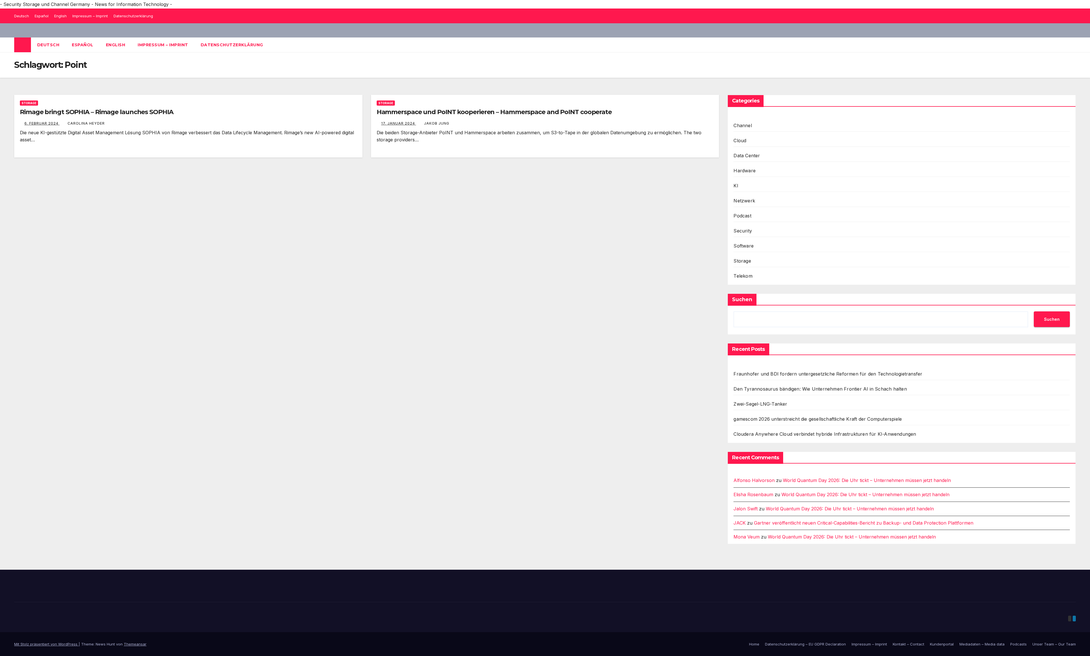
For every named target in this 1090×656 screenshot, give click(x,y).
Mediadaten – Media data (982, 644)
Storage (29, 103)
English (60, 16)
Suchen (742, 299)
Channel (742, 125)
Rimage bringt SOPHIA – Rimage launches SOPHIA (96, 112)
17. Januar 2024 (398, 123)
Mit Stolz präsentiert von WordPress (46, 644)
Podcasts (1018, 644)
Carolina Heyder (86, 123)
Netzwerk (744, 201)
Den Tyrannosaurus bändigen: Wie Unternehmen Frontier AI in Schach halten (820, 389)
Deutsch (21, 16)
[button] (1072, 45)
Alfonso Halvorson (754, 480)
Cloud (739, 140)
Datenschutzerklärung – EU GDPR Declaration (805, 644)
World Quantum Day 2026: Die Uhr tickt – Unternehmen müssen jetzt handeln (867, 480)
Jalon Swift (745, 509)
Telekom (742, 276)
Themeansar (135, 644)
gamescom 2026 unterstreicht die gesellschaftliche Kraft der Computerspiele (817, 419)
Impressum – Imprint (90, 16)
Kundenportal (942, 644)
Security (742, 231)
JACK (739, 523)
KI (735, 185)
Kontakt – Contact (908, 644)
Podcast (742, 216)
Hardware (744, 170)
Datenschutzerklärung (133, 16)
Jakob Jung (436, 123)
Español (42, 16)
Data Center (746, 155)
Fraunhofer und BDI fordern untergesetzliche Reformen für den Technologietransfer (827, 374)
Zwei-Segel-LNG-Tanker (760, 404)
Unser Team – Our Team (1054, 644)
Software (743, 246)
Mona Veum (746, 537)
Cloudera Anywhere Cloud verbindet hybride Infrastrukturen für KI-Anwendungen (824, 434)
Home (754, 644)
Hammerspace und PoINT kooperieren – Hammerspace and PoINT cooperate (494, 112)
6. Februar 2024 (42, 123)
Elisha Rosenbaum (753, 494)
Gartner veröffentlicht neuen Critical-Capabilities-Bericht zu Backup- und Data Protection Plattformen (863, 523)
